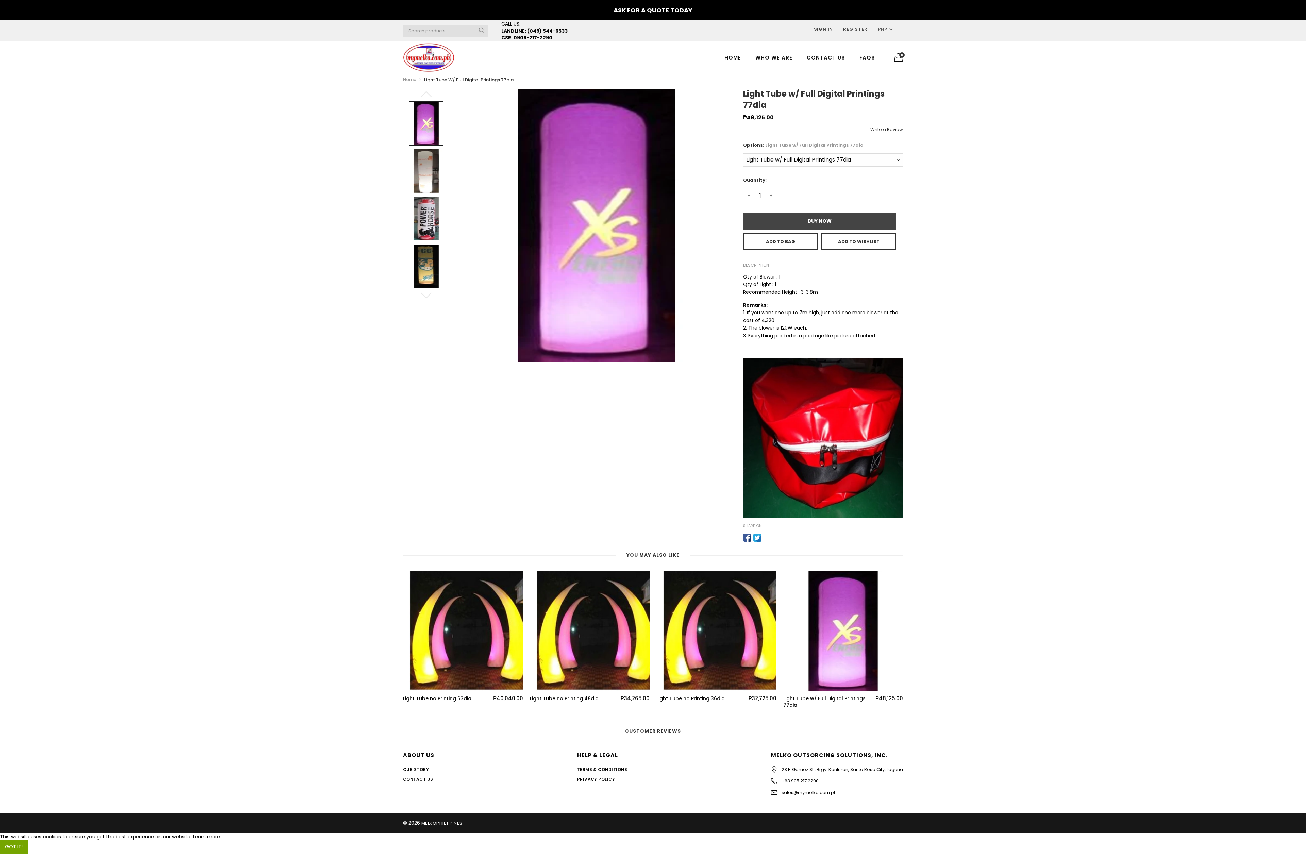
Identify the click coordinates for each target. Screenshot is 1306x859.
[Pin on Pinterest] (768, 538)
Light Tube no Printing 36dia (690, 698)
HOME (732, 57)
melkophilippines (442, 823)
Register (855, 29)
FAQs (867, 57)
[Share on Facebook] (747, 538)
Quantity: (755, 180)
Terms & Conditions (602, 769)
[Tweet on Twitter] (757, 538)
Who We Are (773, 57)
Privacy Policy (596, 779)
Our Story (416, 769)
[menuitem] (732, 57)
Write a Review (886, 129)
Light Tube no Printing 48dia (564, 698)
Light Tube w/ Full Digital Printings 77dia (824, 702)
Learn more (206, 836)
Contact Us (826, 57)
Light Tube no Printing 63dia (437, 698)
